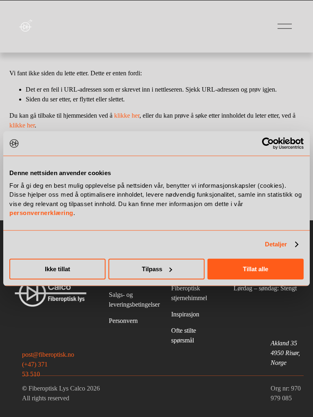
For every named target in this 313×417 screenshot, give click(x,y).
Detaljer (276, 244)
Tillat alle (255, 269)
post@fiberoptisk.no (48, 354)
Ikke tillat (57, 269)
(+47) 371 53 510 (35, 369)
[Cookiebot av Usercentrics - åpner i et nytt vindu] (268, 143)
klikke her (126, 115)
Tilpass (152, 269)
